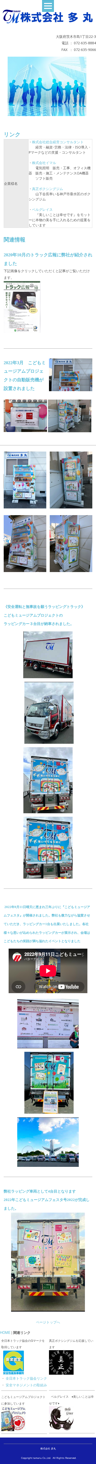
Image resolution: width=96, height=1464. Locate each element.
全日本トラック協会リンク (26, 1378)
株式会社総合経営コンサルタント (58, 142)
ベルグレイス (42, 209)
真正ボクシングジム (47, 188)
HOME (5, 1332)
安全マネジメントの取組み (26, 1384)
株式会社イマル (44, 162)
